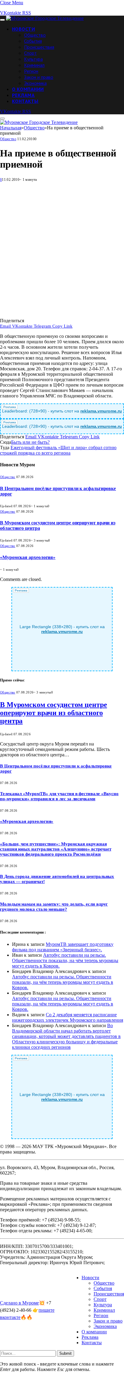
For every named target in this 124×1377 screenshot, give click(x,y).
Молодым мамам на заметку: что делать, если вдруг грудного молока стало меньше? (54, 907)
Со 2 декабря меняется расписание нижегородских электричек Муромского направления (67, 1017)
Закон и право (38, 77)
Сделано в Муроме (19, 1302)
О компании (28, 89)
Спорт (30, 53)
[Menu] (2, 20)
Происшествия (39, 47)
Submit (65, 1353)
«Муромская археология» (27, 557)
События (33, 41)
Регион (31, 71)
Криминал (34, 65)
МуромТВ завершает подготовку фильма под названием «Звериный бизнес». (62, 947)
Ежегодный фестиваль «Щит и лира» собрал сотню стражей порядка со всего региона (58, 450)
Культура (33, 59)
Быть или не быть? (30, 442)
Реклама (23, 95)
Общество (35, 35)
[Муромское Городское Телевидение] (45, 18)
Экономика (35, 83)
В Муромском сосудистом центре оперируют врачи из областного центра (53, 713)
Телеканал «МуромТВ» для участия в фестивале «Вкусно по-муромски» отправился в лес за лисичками (59, 796)
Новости (23, 29)
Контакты (25, 101)
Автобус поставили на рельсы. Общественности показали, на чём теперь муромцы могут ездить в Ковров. (65, 960)
